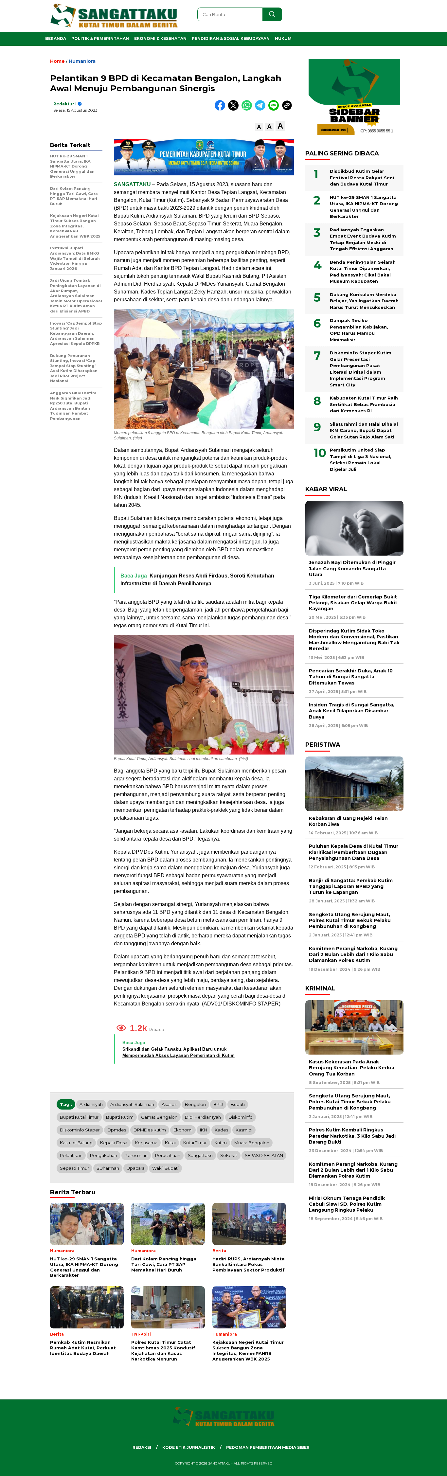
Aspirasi (169, 1104)
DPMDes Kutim (150, 1129)
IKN (203, 1129)
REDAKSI (142, 1447)
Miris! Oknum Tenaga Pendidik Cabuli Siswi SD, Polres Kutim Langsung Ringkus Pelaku (347, 1204)
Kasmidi (244, 1129)
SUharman (108, 1168)
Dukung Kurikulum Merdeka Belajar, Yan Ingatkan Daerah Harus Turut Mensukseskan (364, 301)
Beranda (55, 38)
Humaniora (82, 61)
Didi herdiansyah (203, 1117)
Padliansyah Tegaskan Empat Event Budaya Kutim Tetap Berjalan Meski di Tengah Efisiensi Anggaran (363, 239)
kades (221, 1129)
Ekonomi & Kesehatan (160, 38)
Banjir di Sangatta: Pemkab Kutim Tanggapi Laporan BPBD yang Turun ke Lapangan (351, 886)
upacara (136, 1168)
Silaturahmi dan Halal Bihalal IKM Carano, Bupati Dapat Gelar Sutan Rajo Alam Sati (364, 430)
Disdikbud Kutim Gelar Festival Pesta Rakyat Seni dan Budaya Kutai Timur (362, 178)
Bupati (238, 1104)
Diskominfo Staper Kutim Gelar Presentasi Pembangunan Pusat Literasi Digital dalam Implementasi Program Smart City (360, 369)
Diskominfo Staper (80, 1129)
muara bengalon (251, 1142)
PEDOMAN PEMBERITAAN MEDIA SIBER (268, 1447)
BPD (218, 1104)
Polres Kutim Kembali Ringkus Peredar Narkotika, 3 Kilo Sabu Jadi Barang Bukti (352, 1136)
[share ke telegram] (261, 109)
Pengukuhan (103, 1155)
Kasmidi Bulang (76, 1142)
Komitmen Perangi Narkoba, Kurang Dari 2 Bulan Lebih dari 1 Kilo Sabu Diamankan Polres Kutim (353, 954)
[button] (259, 127)
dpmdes (116, 1129)
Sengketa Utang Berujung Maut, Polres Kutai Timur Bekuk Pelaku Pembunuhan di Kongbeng (350, 920)
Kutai (170, 1142)
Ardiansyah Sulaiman (132, 1104)
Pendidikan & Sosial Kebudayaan (231, 38)
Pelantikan (71, 1155)
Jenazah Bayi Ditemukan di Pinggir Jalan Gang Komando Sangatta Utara (352, 569)
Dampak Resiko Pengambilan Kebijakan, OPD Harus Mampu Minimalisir (359, 330)
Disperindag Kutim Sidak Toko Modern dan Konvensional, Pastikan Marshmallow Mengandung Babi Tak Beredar (354, 640)
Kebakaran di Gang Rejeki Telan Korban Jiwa (348, 821)
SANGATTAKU (132, 184)
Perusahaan (167, 1155)
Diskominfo (240, 1117)
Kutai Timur (195, 1142)
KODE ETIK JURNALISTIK (188, 1447)
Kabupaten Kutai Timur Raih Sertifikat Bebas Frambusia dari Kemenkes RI (364, 405)
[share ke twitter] (234, 109)
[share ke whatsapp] (248, 109)
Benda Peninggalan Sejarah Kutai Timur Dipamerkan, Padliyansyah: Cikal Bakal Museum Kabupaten (363, 271)
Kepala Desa (113, 1142)
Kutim (220, 1142)
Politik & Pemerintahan (100, 38)
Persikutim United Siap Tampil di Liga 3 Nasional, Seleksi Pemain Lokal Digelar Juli (360, 460)
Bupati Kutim (120, 1117)
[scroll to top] (428, 1466)
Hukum (283, 38)
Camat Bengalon (159, 1117)
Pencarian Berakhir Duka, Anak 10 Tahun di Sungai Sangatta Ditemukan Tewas (351, 676)
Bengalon (195, 1104)
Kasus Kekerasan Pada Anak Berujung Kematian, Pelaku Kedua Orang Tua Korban (351, 1067)
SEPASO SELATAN (264, 1155)
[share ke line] (275, 109)
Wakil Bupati (165, 1168)
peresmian (136, 1155)
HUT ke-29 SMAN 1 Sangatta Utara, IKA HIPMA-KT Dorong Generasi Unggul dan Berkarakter (364, 207)
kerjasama (146, 1142)
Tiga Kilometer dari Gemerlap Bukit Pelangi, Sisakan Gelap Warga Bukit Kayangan (353, 603)
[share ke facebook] (221, 109)
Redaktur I (65, 103)
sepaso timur (74, 1168)
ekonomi (182, 1129)
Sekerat (228, 1155)
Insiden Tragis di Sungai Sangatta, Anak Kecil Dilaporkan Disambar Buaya (351, 711)
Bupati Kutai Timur (79, 1117)
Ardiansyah (91, 1104)
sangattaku (200, 1155)
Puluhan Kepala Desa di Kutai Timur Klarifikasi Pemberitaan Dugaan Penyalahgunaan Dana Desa (353, 852)
